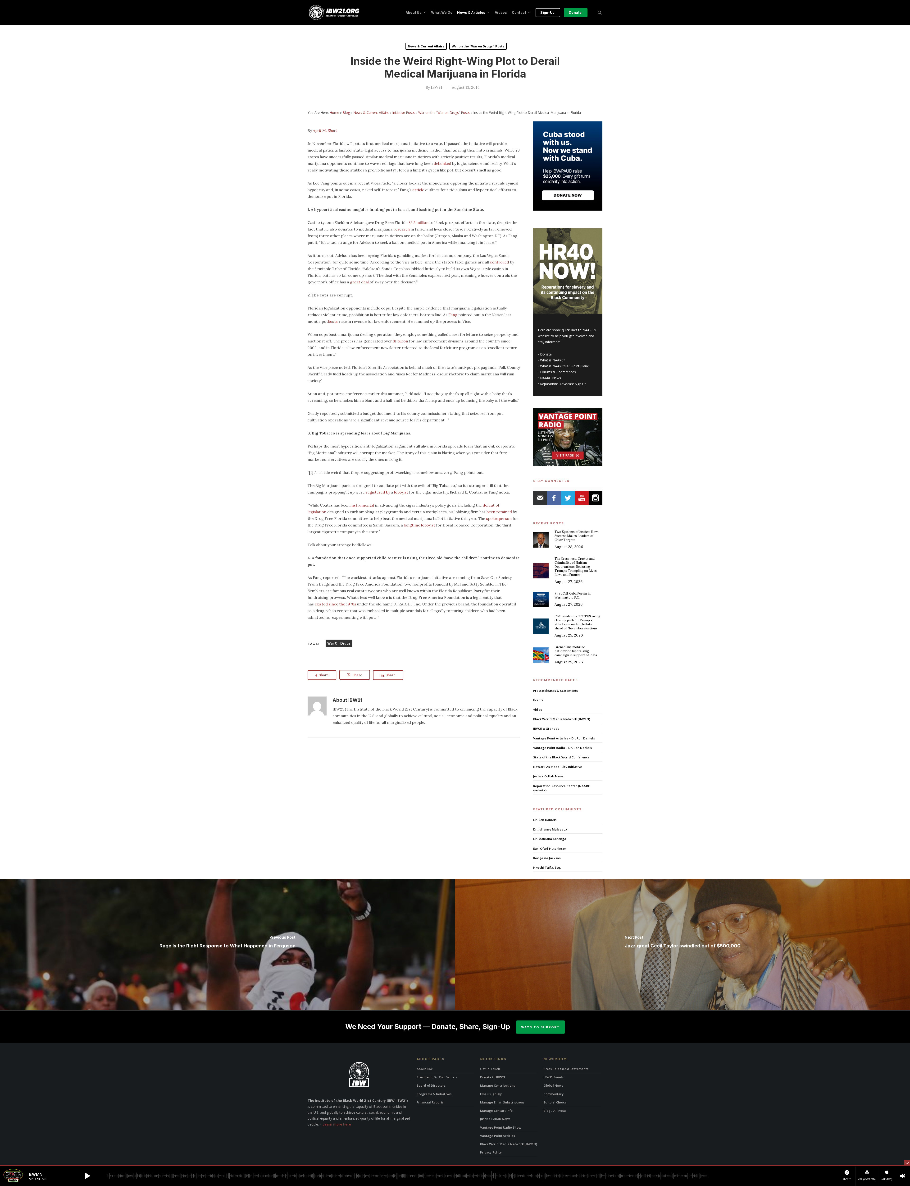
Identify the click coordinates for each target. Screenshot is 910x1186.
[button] (88, 1176)
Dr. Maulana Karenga (549, 839)
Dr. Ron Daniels (545, 820)
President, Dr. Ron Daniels (437, 1077)
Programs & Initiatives (434, 1094)
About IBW (424, 1069)
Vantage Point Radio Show (500, 1127)
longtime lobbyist (419, 525)
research (401, 229)
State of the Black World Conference (561, 757)
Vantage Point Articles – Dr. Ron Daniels (564, 738)
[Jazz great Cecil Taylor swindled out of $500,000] (682, 944)
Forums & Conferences (558, 372)
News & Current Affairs (426, 46)
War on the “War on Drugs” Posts (478, 46)
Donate (546, 354)
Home (334, 112)
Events (538, 700)
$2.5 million (418, 222)
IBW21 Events (553, 1077)
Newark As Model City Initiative (557, 767)
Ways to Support (540, 1027)
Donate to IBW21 (492, 1077)
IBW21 (436, 87)
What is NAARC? (552, 360)
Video (537, 709)
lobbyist (401, 492)
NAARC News (550, 378)
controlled (499, 262)
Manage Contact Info (496, 1110)
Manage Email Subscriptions (502, 1102)
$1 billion (400, 341)
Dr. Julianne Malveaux (550, 829)
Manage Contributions (497, 1085)
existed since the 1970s (335, 604)
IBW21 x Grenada (546, 728)
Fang (452, 314)
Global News (553, 1085)
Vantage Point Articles (497, 1136)
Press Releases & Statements (555, 690)
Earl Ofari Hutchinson (550, 848)
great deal (359, 282)
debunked (442, 163)
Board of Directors (431, 1085)
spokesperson (499, 518)
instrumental (362, 505)
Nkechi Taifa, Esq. (547, 867)
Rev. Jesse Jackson (547, 858)
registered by (378, 492)
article (418, 189)
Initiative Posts (403, 112)
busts (333, 321)
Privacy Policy (491, 1152)
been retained (499, 511)
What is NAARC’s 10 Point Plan (563, 366)
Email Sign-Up (491, 1094)
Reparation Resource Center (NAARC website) (561, 788)
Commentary (553, 1094)
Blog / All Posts (554, 1110)
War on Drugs (339, 643)
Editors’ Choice (555, 1102)
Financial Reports (430, 1102)
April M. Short (325, 130)
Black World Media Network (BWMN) (561, 719)
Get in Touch (490, 1069)
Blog (346, 112)
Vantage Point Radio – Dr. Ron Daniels (562, 748)
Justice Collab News (548, 776)
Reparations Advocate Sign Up (563, 384)
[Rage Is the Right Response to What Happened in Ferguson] (227, 944)
